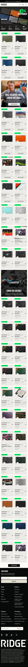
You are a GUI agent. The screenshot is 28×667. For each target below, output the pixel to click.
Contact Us (17, 623)
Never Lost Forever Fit (7, 621)
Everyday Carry (5, 601)
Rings (2, 592)
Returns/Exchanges (6, 619)
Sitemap (3, 623)
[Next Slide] (26, 1)
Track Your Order (5, 616)
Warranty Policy (19, 616)
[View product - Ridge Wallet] (7, 43)
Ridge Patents (18, 596)
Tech (2, 596)
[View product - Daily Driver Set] (20, 397)
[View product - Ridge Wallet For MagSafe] (7, 442)
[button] (20, 5)
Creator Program (19, 594)
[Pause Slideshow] (1, 1)
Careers (17, 592)
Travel (2, 594)
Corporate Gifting (19, 607)
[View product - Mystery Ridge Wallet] (20, 236)
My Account (4, 614)
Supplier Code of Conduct (18, 599)
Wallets (3, 589)
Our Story (17, 589)
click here (11, 661)
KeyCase (3, 599)
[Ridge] (4, 5)
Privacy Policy (18, 614)
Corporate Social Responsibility (19, 603)
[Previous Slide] (24, 1)
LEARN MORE (18, 1)
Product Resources (19, 621)
